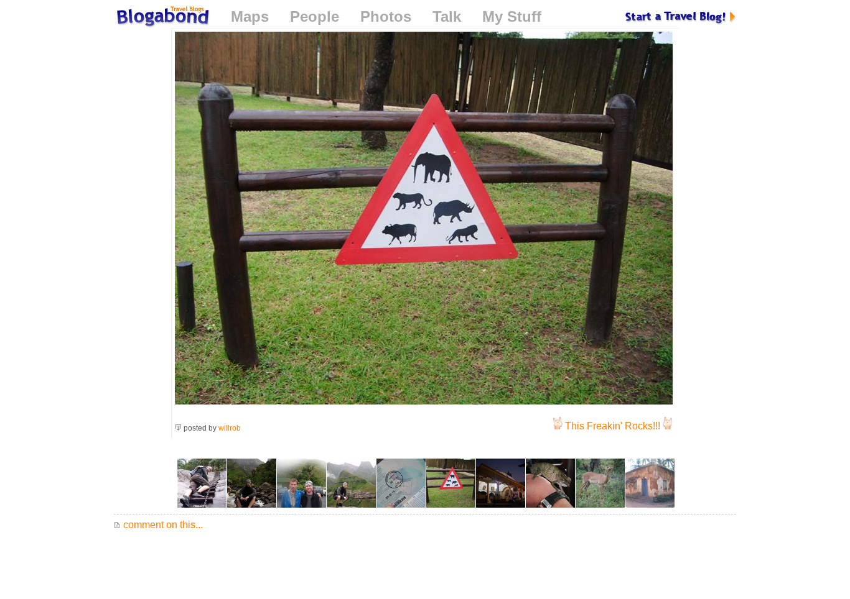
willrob (229, 428)
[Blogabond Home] (162, 18)
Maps (250, 16)
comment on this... (162, 524)
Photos (385, 16)
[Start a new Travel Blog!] (680, 16)
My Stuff (511, 16)
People (314, 16)
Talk (446, 16)
